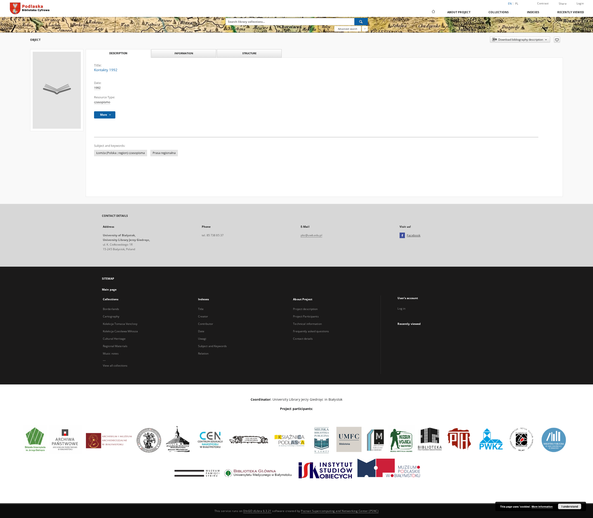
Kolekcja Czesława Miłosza (120, 331)
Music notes (111, 353)
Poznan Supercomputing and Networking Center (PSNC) (340, 511)
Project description (305, 309)
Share (563, 4)
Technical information (307, 324)
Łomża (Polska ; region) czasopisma (120, 153)
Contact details (303, 339)
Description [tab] (118, 53)
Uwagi (202, 339)
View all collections (115, 366)
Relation (203, 353)
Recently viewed (570, 12)
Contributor (205, 324)
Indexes (533, 12)
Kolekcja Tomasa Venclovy (120, 324)
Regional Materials (115, 346)
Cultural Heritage (114, 339)
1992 (97, 88)
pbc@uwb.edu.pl (311, 235)
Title (201, 309)
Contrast (543, 3)
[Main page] (433, 12)
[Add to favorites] (557, 40)
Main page (109, 289)
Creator (203, 316)
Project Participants (306, 316)
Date (201, 331)
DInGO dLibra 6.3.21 (257, 511)
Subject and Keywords (212, 346)
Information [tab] (183, 53)
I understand (569, 506)
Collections (499, 12)
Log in (401, 308)
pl (516, 3)
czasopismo (102, 102)
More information (542, 506)
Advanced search (347, 28)
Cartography (111, 316)
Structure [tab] (249, 53)
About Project (458, 12)
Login (580, 3)
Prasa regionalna (164, 153)
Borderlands (111, 309)
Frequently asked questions (311, 331)
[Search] (361, 21)
